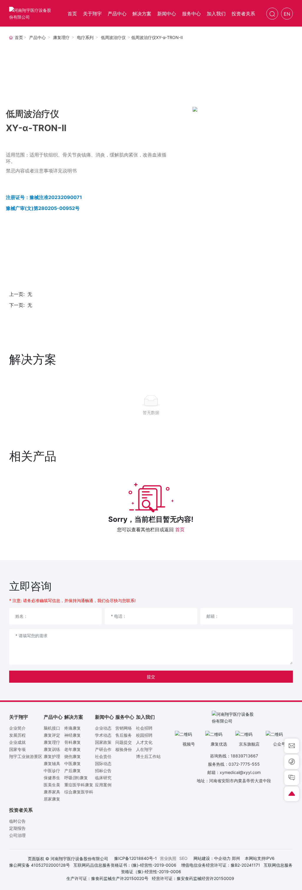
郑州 (236, 858)
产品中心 (37, 37)
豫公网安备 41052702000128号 (39, 865)
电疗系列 (85, 37)
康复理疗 (61, 37)
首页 (180, 529)
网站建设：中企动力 (212, 858)
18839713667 (244, 755)
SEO (183, 858)
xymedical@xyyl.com (240, 772)
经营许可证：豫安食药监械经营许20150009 (193, 878)
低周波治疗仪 (113, 37)
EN (287, 14)
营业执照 (168, 858)
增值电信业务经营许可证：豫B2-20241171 (220, 865)
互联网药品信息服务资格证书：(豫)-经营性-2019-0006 (124, 865)
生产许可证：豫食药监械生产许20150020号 (107, 878)
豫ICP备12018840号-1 (135, 858)
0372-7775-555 (244, 764)
